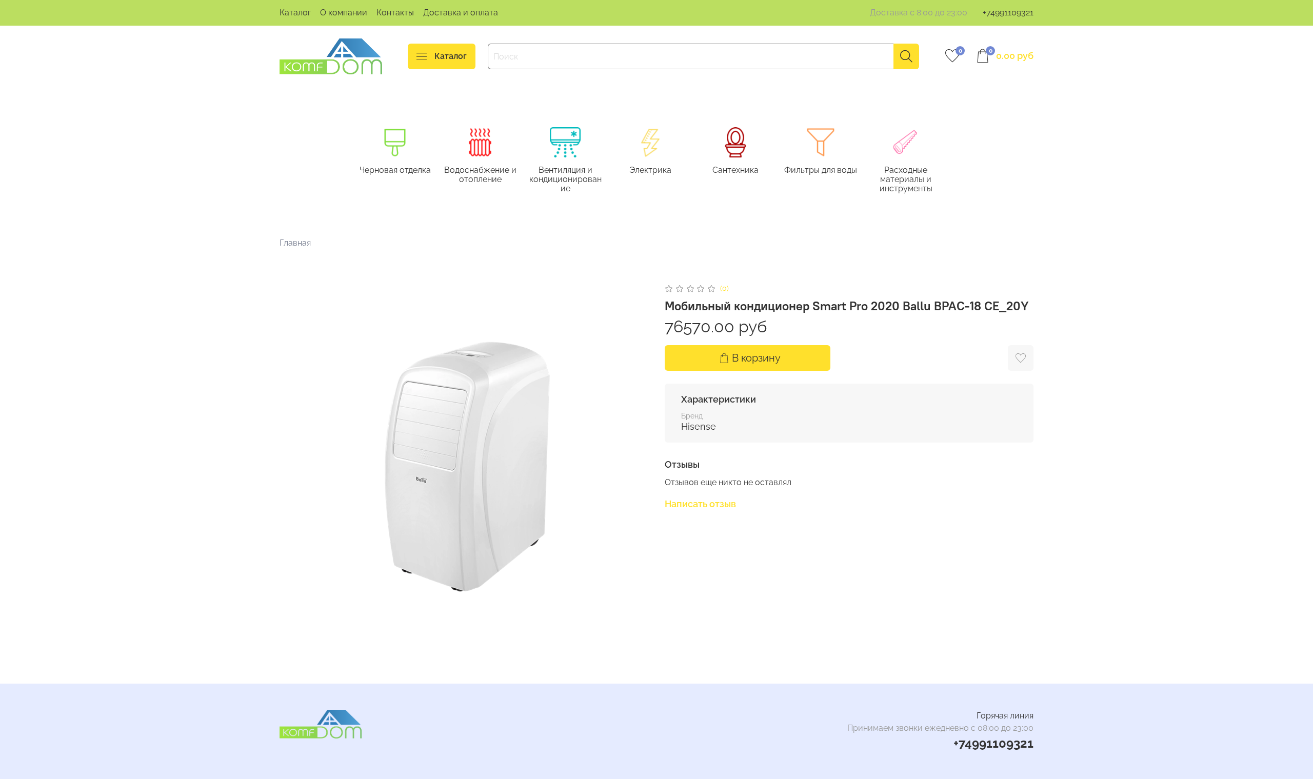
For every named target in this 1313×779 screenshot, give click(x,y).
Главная (295, 243)
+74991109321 (1008, 12)
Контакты (395, 12)
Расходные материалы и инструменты (906, 179)
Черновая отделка (395, 170)
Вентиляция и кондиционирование (565, 179)
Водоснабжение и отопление (480, 174)
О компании (343, 12)
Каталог (295, 12)
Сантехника (735, 170)
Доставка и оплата (460, 12)
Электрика (650, 170)
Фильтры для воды (820, 170)
